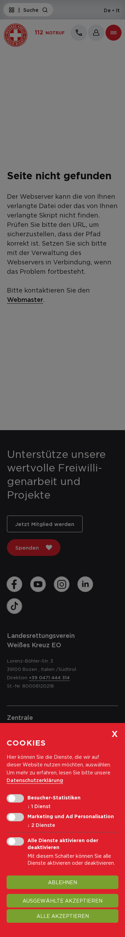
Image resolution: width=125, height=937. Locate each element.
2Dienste (41, 825)
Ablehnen (62, 882)
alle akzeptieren (62, 916)
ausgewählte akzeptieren (62, 900)
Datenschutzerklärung (35, 780)
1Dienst (39, 806)
